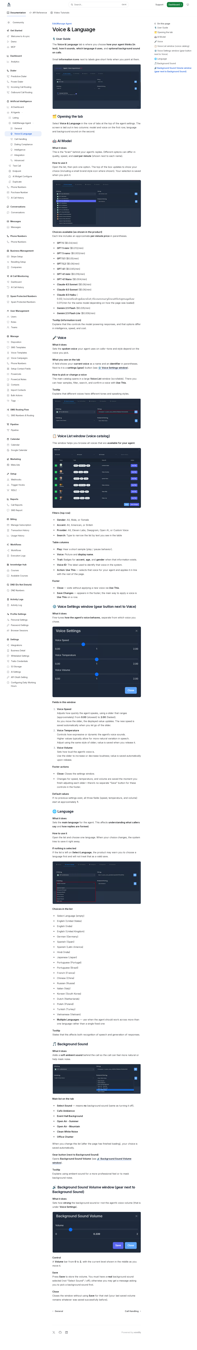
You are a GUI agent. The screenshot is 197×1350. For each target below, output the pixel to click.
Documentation (18, 12)
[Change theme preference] (187, 4)
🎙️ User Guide (161, 27)
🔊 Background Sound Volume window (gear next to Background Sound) (172, 70)
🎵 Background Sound (165, 63)
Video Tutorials (61, 12)
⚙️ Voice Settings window (112, 367)
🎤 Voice (158, 41)
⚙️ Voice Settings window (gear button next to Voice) (172, 52)
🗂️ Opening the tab (163, 32)
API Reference (40, 12)
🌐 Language (160, 59)
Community (18, 22)
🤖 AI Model (160, 37)
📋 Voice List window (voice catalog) (172, 46)
